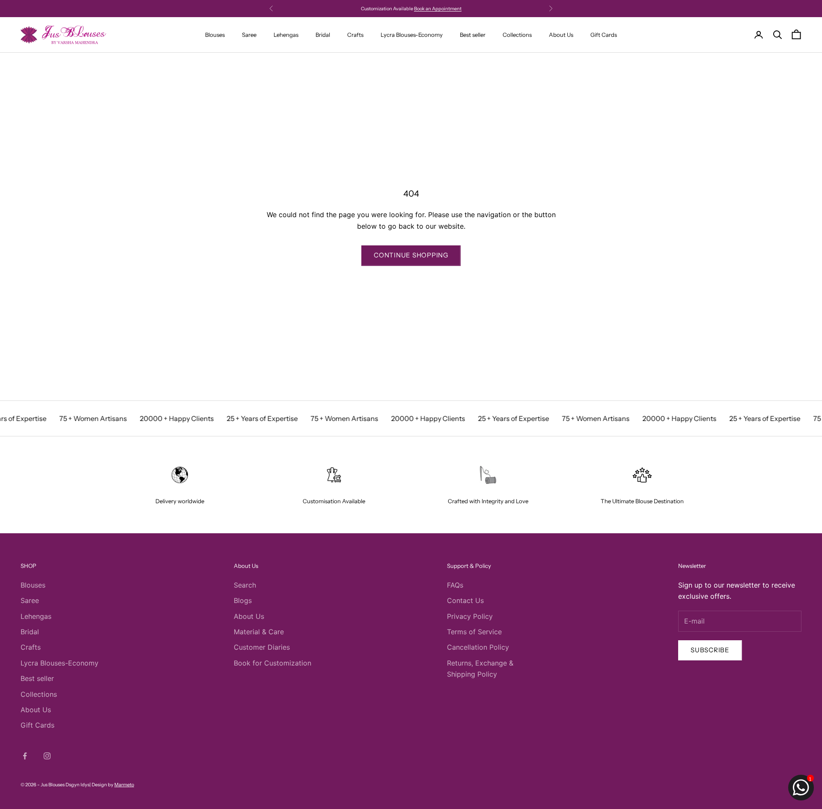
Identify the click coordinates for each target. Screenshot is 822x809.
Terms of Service (474, 631)
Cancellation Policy (478, 647)
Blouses (215, 34)
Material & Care (259, 631)
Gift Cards (603, 34)
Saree (249, 34)
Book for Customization (272, 663)
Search (245, 585)
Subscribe (710, 650)
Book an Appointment (438, 6)
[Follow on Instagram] (47, 756)
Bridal (323, 34)
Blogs (243, 600)
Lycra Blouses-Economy (412, 34)
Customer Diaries (262, 647)
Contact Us (465, 600)
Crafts (355, 34)
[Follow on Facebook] (25, 756)
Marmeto (124, 785)
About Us (561, 34)
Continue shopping (411, 255)
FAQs (455, 585)
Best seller (472, 34)
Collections (517, 34)
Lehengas (286, 34)
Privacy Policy (470, 616)
